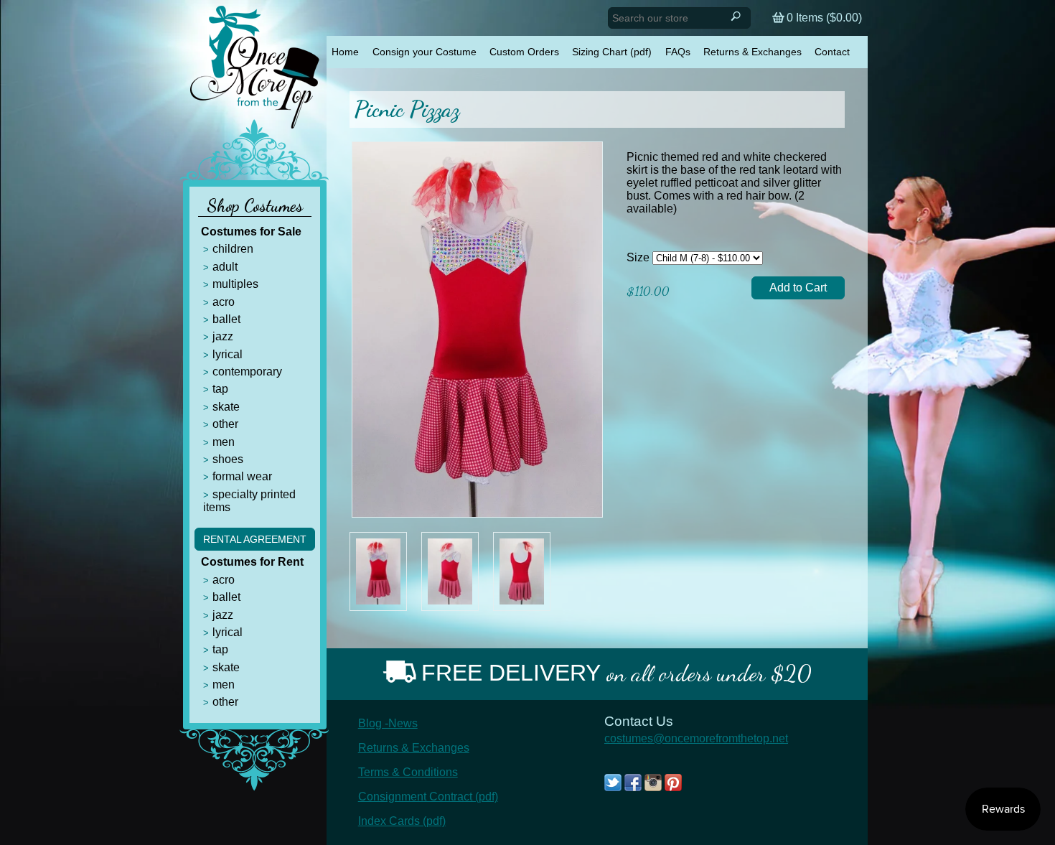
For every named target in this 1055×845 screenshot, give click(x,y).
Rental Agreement (254, 539)
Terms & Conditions (408, 772)
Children (232, 249)
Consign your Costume (424, 51)
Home (345, 51)
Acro (223, 302)
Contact (832, 51)
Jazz (222, 336)
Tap (220, 389)
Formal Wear (242, 476)
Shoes (227, 459)
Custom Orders (524, 51)
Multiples (235, 284)
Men (223, 442)
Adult (225, 267)
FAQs (677, 51)
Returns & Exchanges (752, 51)
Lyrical (227, 354)
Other (225, 424)
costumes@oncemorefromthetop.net (696, 738)
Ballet (226, 319)
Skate (226, 407)
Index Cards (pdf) (402, 821)
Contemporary (247, 371)
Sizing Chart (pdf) (612, 51)
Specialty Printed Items (249, 500)
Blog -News (388, 723)
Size (638, 257)
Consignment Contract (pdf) (428, 796)
